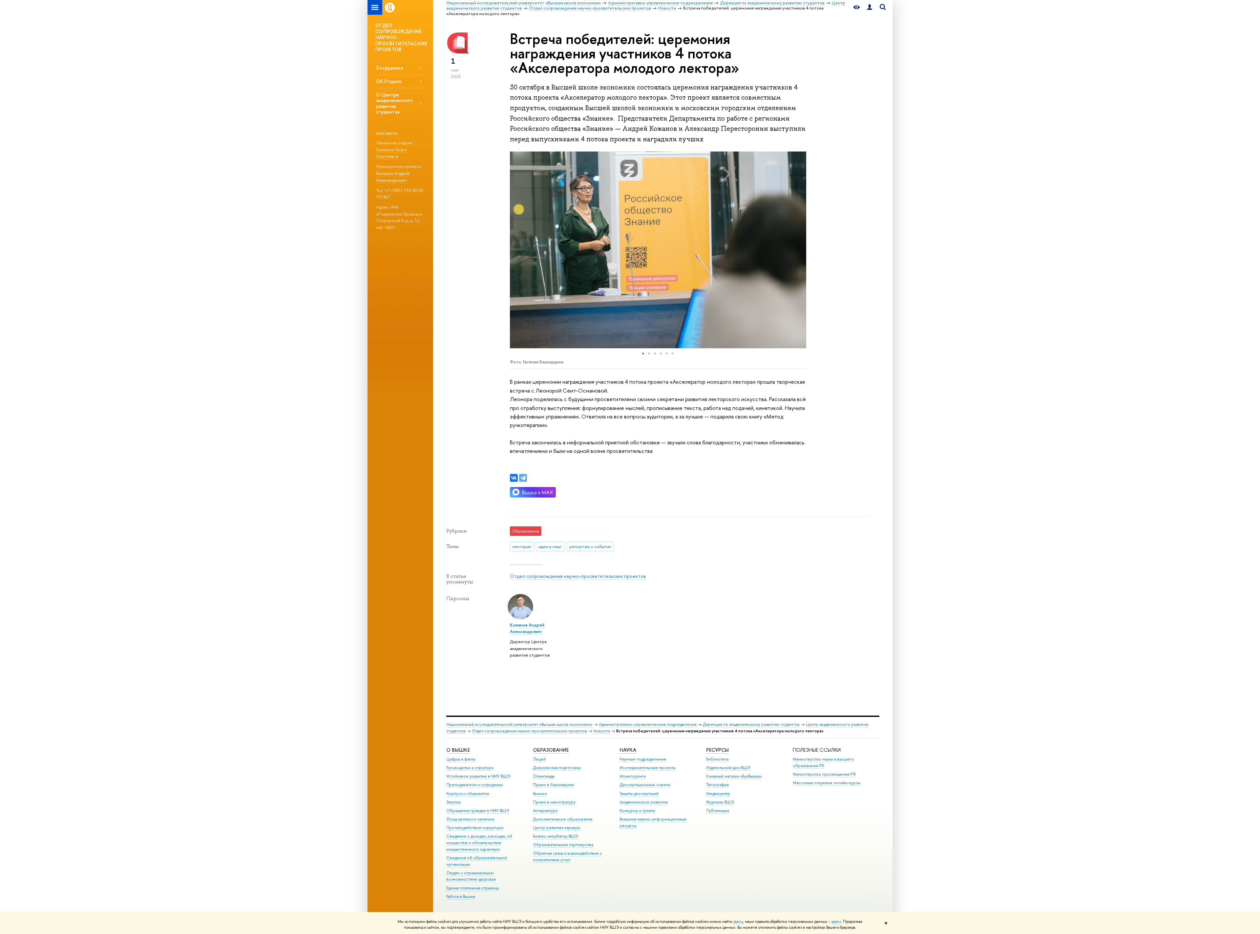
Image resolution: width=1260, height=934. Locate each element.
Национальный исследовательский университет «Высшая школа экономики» (519, 724)
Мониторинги (633, 776)
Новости (601, 731)
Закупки (453, 802)
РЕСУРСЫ (717, 749)
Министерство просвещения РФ (824, 774)
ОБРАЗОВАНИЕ (551, 749)
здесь (738, 921)
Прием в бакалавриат (553, 784)
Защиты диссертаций (639, 793)
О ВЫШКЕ (458, 749)
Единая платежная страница (472, 888)
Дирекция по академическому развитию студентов (751, 724)
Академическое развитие (644, 802)
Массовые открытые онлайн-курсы (826, 782)
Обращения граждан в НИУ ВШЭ (477, 810)
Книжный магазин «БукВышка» (734, 776)
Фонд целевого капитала (470, 819)
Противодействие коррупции (474, 827)
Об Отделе (389, 81)
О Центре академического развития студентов (394, 102)
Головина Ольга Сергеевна (391, 153)
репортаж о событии (590, 546)
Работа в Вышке (460, 896)
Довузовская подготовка (556, 767)
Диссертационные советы (645, 784)
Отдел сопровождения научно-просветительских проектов (578, 576)
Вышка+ (540, 793)
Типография (717, 784)
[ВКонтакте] (514, 478)
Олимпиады (544, 776)
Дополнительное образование (563, 819)
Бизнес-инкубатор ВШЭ (555, 836)
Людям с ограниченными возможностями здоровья (471, 876)
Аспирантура (545, 810)
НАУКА (628, 749)
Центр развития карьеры (556, 827)
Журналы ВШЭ (720, 802)
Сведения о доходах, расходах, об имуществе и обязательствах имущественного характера (479, 842)
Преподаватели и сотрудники (474, 784)
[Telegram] (523, 478)
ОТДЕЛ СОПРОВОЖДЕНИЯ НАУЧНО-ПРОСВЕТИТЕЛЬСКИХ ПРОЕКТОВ (401, 37)
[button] (516, 250)
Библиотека (717, 759)
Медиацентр (718, 793)
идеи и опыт (550, 546)
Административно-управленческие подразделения (648, 724)
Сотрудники (389, 68)
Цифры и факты (460, 759)
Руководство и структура (470, 767)
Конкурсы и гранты (637, 810)
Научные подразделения (643, 759)
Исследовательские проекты (648, 767)
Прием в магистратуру (554, 802)
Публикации (717, 810)
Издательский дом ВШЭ (728, 767)
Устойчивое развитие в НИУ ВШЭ (478, 776)
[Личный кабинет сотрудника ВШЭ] (869, 7)
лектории (521, 546)
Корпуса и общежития (467, 793)
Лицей (539, 759)
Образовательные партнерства (563, 844)
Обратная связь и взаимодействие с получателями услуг (567, 856)
